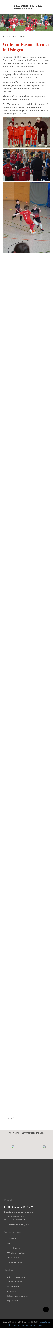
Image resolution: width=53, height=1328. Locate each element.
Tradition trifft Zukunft (23, 9)
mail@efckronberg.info (18, 1224)
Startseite (11, 1238)
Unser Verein (13, 1257)
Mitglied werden (15, 1262)
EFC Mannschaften (16, 1253)
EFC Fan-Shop (13, 1286)
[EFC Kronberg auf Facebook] (39, 1311)
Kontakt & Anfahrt (15, 1281)
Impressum (12, 1300)
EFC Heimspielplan (16, 1276)
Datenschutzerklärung (17, 1295)
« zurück (12, 1118)
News (9, 1243)
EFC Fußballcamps (15, 1248)
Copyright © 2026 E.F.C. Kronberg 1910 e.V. (20, 1322)
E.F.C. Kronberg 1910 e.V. (28, 5)
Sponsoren (12, 1291)
